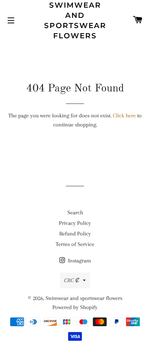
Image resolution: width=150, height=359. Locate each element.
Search (75, 212)
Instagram (79, 260)
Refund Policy (75, 233)
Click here (124, 115)
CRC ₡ (71, 280)
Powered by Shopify (75, 307)
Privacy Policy (75, 223)
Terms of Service (75, 244)
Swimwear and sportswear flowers (75, 20)
